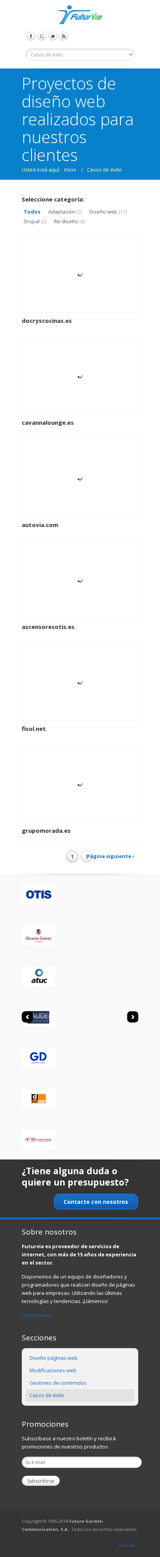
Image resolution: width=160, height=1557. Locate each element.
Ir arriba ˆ (128, 1545)
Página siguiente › (110, 856)
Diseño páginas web (54, 1357)
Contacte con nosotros (96, 1201)
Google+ (42, 36)
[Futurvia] (80, 16)
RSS (63, 36)
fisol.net (34, 728)
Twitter (53, 36)
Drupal (35, 221)
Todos (32, 211)
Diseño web (108, 211)
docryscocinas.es (47, 320)
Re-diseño (69, 221)
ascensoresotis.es (48, 627)
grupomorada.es (46, 830)
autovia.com (40, 525)
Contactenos (37, 1315)
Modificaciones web (53, 1370)
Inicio (70, 169)
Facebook (31, 36)
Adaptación (65, 211)
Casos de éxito (104, 169)
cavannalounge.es (48, 422)
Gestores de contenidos (58, 1382)
